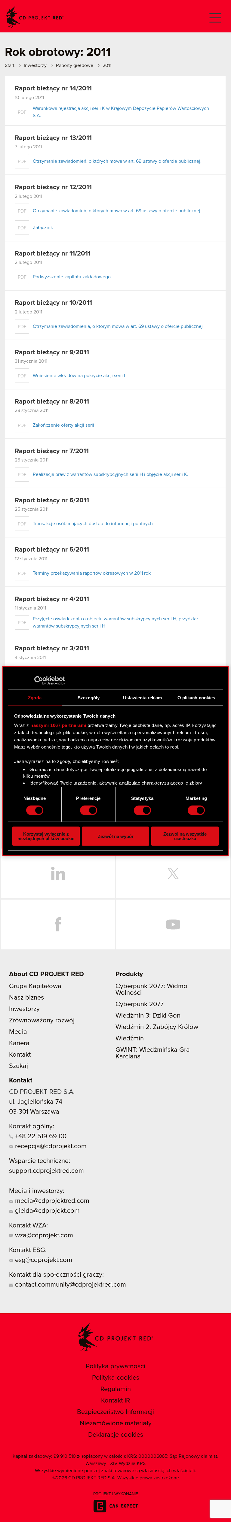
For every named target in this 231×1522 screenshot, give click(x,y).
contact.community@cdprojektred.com (69, 1284)
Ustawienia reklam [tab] (142, 697)
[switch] (88, 810)
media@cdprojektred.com (51, 1201)
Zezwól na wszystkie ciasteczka (185, 836)
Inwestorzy (24, 1009)
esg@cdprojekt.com (42, 1260)
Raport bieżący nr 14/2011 (53, 88)
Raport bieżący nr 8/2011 (52, 401)
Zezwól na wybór (116, 836)
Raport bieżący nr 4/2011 (52, 599)
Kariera (19, 1043)
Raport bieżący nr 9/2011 (52, 352)
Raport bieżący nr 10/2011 (53, 303)
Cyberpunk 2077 (140, 1004)
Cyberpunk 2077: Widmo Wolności (151, 989)
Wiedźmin (130, 1038)
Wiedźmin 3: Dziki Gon (148, 1015)
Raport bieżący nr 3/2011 (52, 648)
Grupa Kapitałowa (35, 986)
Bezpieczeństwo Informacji (115, 1412)
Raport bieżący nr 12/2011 (53, 187)
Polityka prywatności (115, 1366)
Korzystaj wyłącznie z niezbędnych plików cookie (45, 836)
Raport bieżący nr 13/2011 (53, 138)
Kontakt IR (115, 1400)
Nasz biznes (26, 997)
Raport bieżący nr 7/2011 (52, 451)
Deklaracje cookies (115, 1435)
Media (18, 1032)
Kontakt (20, 1054)
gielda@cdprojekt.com (46, 1211)
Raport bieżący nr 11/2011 (53, 253)
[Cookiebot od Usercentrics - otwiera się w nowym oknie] (38, 680)
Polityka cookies (115, 1378)
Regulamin (115, 1389)
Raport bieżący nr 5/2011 (52, 549)
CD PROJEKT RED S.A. (42, 1092)
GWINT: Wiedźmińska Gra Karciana (153, 1053)
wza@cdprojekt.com (43, 1235)
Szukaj (18, 1066)
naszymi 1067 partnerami (58, 725)
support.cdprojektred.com (46, 1171)
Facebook (58, 924)
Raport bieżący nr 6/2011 (52, 500)
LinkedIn (58, 873)
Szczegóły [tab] (89, 697)
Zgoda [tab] (35, 697)
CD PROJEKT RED (35, 17)
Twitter (173, 873)
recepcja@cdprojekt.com (50, 1146)
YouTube (173, 924)
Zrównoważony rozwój (42, 1020)
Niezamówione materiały (116, 1423)
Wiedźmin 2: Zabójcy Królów (157, 1027)
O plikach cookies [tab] (196, 697)
